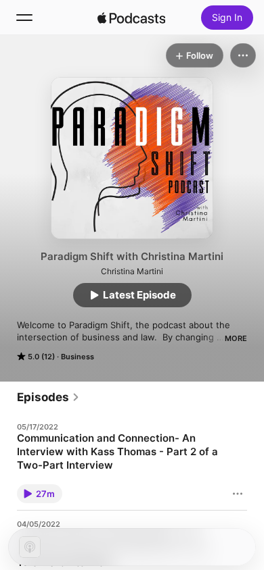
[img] (131, 17)
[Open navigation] (24, 17)
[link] (48, 397)
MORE (236, 338)
